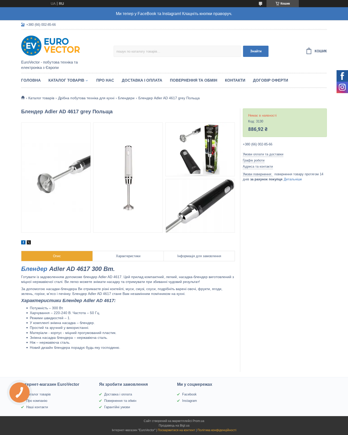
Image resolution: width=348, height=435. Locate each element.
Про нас (105, 80)
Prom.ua (198, 421)
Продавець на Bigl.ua (174, 425)
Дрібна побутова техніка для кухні (86, 98)
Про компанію (36, 401)
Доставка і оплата (142, 80)
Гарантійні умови (117, 407)
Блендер (34, 268)
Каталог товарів (66, 80)
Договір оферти (270, 80)
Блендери (126, 98)
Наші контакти (37, 407)
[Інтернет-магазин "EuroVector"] (65, 45)
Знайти (256, 51)
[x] (29, 243)
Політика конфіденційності (216, 430)
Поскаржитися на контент (176, 430)
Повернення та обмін (193, 80)
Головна (31, 80)
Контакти (235, 80)
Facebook (189, 394)
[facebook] (23, 243)
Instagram (189, 401)
